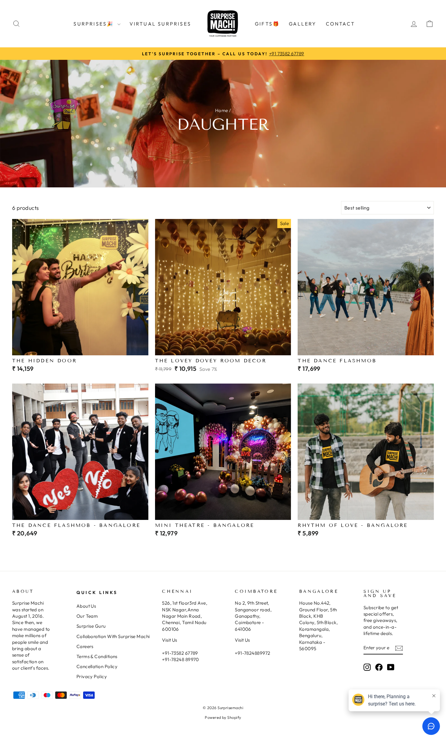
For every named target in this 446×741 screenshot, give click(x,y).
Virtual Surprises (160, 24)
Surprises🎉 (94, 24)
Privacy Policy (91, 676)
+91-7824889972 (252, 653)
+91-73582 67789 (180, 653)
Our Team (87, 616)
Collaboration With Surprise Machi (113, 636)
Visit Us (169, 640)
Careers (84, 646)
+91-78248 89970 (180, 659)
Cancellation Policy (97, 666)
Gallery (302, 24)
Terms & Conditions (96, 656)
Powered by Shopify (223, 717)
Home (221, 110)
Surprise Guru (91, 626)
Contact (340, 24)
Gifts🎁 (267, 24)
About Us (86, 606)
